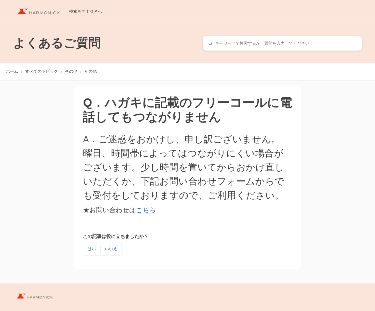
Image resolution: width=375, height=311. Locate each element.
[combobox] (282, 43)
